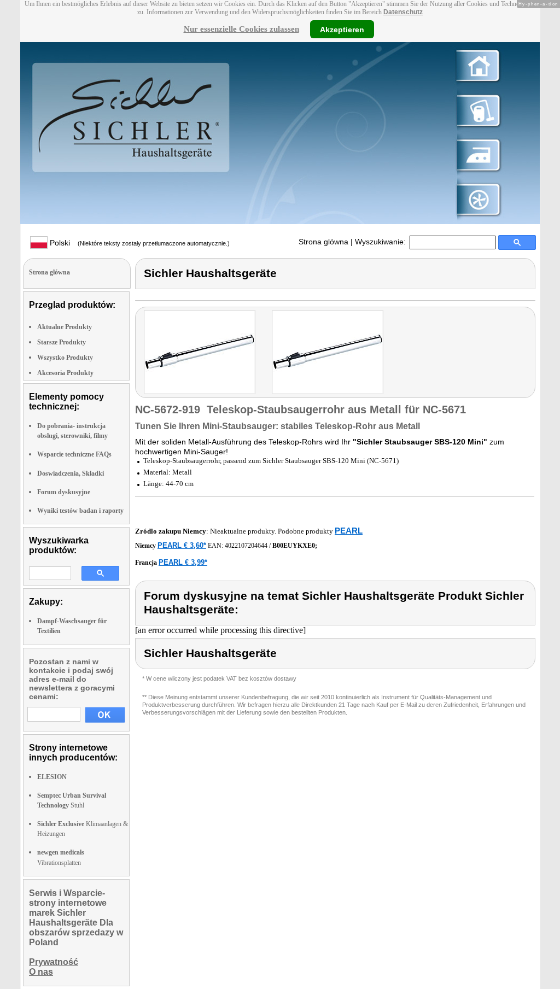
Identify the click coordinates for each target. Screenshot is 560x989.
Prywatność (53, 962)
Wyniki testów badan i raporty (80, 510)
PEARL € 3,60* (182, 545)
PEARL (349, 530)
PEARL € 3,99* (183, 562)
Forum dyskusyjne (63, 492)
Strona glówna (323, 241)
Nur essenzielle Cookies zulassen (241, 29)
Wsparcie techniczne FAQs (74, 454)
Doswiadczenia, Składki (70, 473)
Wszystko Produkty (65, 357)
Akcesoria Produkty (65, 373)
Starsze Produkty (61, 342)
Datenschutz (403, 12)
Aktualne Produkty (64, 327)
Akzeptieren (342, 29)
